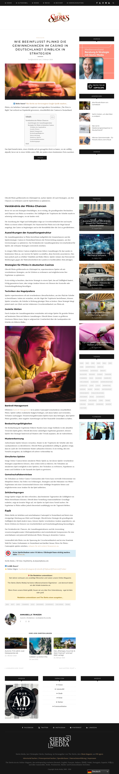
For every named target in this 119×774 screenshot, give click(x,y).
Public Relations (98, 393)
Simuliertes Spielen (35, 137)
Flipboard (47, 569)
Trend (68, 604)
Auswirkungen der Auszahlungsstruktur (40, 123)
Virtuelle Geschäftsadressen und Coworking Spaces (96, 314)
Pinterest (56, 569)
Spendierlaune (62, 758)
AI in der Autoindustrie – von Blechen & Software (96, 254)
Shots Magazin (86, 754)
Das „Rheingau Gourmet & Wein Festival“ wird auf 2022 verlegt (64, 653)
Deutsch (95, 771)
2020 (81, 363)
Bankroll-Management (36, 131)
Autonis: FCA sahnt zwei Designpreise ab (14, 652)
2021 (87, 363)
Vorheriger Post (15, 668)
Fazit (27, 143)
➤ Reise (46, 3)
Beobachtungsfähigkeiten (37, 133)
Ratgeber (40, 604)
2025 (110, 363)
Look (91, 385)
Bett (12, 604)
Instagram (31, 569)
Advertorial (90, 367)
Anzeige (100, 367)
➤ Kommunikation (75, 3)
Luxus (98, 385)
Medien (82, 389)
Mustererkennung (35, 135)
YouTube (83, 408)
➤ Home (8, 3)
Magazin (40, 38)
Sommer (83, 400)
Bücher (92, 374)
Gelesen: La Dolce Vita (38, 657)
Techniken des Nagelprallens (38, 127)
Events (100, 374)
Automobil (84, 370)
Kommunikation (106, 381)
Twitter (63, 569)
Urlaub (82, 404)
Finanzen (25, 604)
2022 (92, 363)
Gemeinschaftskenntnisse (37, 139)
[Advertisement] (40, 177)
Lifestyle (83, 385)
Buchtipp (83, 374)
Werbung (99, 404)
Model (97, 389)
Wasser (91, 404)
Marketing (107, 385)
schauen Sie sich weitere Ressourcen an (43, 546)
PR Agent (99, 754)
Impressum (92, 758)
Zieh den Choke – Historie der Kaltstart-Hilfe (97, 284)
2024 (7, 604)
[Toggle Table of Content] (51, 117)
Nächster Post (67, 668)
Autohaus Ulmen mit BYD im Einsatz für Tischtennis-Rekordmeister (96, 223)
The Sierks (59, 604)
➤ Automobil (22, 3)
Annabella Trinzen (31, 615)
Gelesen (98, 378)
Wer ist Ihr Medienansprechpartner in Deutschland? (102, 128)
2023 (98, 363)
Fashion (108, 374)
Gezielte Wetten (34, 129)
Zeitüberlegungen (35, 141)
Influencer (84, 381)
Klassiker (94, 381)
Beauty (103, 370)
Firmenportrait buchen (47, 758)
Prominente (84, 393)
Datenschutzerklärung (78, 758)
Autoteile (94, 370)
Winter (108, 404)
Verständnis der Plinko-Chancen (37, 120)
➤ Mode (35, 3)
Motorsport (106, 389)
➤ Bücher (58, 3)
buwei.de (21, 554)
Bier (18, 604)
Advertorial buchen (30, 758)
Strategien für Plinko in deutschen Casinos (41, 125)
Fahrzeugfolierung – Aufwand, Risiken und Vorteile (96, 343)
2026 (81, 367)
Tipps (101, 400)
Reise (92, 396)
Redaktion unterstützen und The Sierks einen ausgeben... (40, 597)
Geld (32, 604)
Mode (90, 389)
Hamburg (107, 378)
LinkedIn (39, 569)
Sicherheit (49, 604)
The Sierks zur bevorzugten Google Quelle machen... (46, 104)
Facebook (22, 569)
